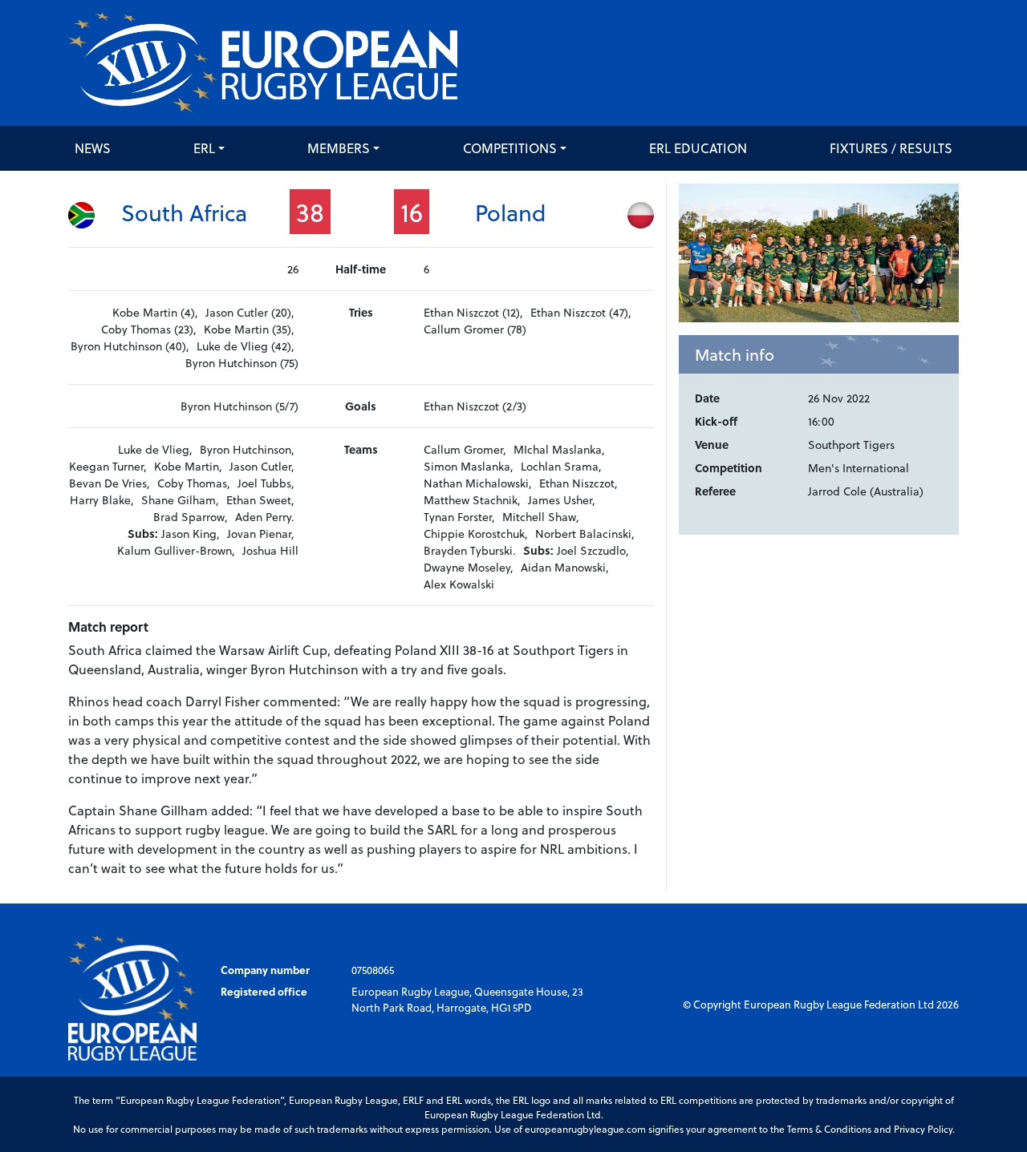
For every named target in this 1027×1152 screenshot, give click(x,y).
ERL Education (698, 148)
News (93, 148)
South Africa (184, 212)
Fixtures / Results (891, 148)
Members (338, 148)
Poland (510, 212)
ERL (204, 148)
